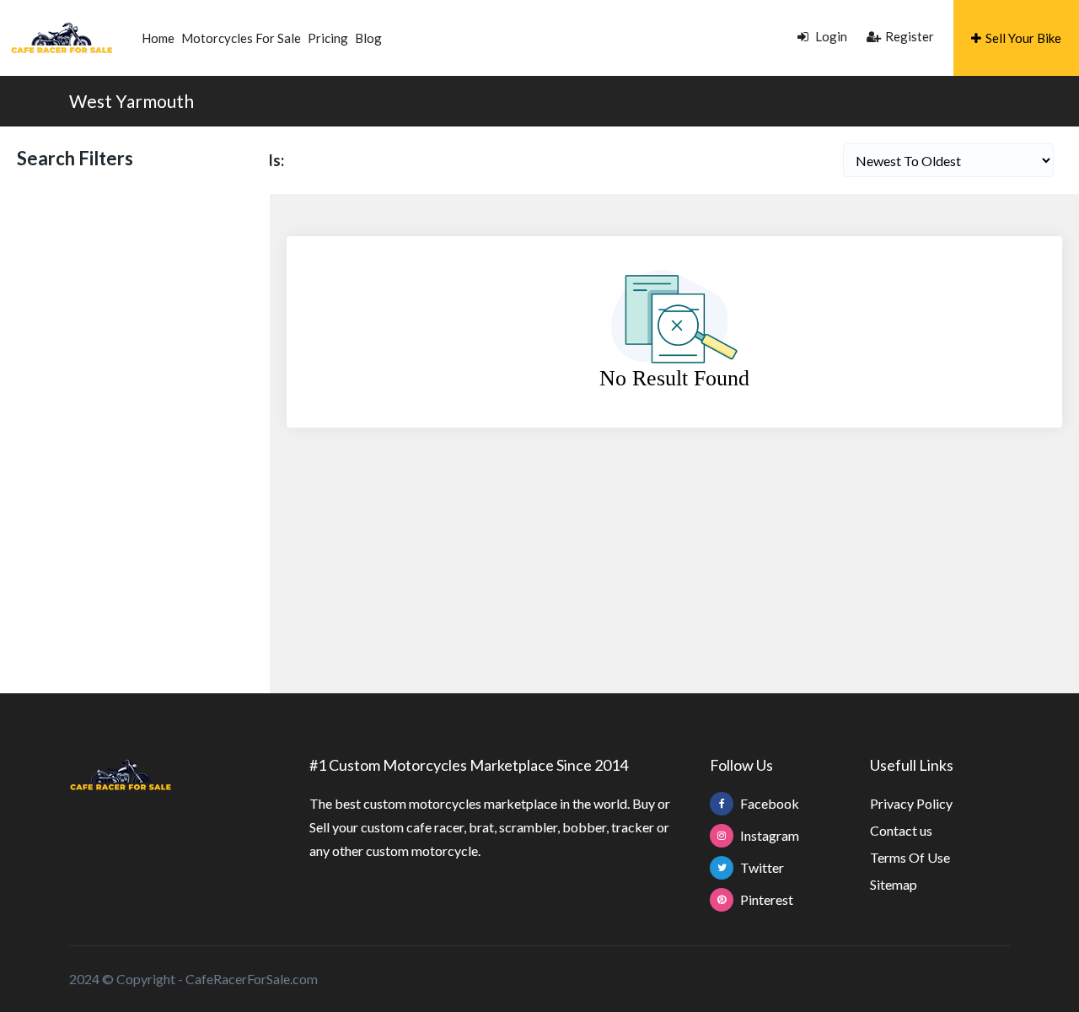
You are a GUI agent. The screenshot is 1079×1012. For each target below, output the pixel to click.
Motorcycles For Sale (241, 38)
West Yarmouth (131, 100)
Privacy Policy (911, 803)
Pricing (328, 38)
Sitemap (893, 884)
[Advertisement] (134, 433)
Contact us (901, 830)
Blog (368, 38)
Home (158, 38)
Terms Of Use (910, 857)
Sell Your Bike (1023, 38)
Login (830, 36)
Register (909, 36)
